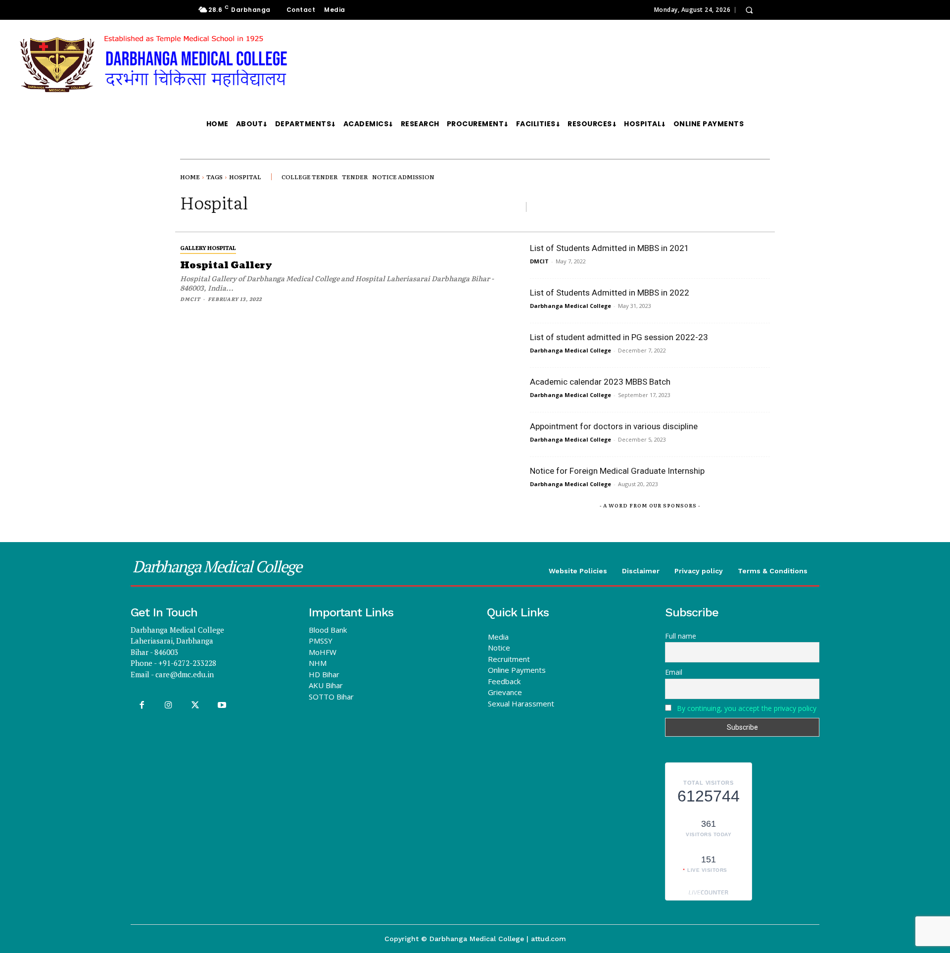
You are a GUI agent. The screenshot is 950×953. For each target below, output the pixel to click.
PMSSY (320, 641)
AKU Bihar (326, 685)
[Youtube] (222, 705)
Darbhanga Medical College (570, 305)
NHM (318, 663)
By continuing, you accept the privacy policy (746, 708)
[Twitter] (195, 705)
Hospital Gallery (226, 265)
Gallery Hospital (208, 247)
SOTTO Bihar (331, 697)
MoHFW (322, 652)
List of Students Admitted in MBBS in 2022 (609, 293)
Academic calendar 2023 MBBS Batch (600, 382)
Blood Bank (328, 630)
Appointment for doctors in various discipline (614, 426)
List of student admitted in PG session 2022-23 (619, 337)
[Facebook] (141, 705)
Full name (680, 636)
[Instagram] (168, 705)
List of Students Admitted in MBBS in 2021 (609, 248)
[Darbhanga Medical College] (259, 64)
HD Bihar (324, 674)
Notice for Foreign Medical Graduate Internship (617, 471)
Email (673, 672)
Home (190, 176)
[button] (749, 10)
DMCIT (190, 298)
